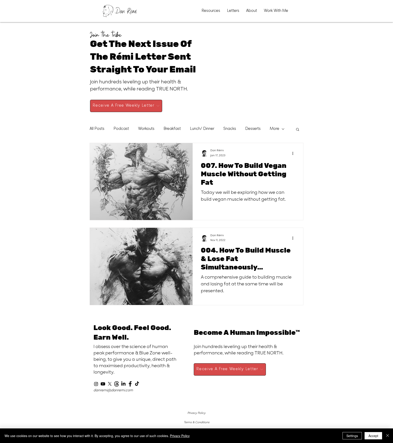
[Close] (387, 435)
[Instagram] (96, 384)
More (274, 129)
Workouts (146, 129)
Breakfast (172, 129)
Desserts (253, 129)
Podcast (121, 129)
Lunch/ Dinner (202, 129)
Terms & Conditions (196, 422)
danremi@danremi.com (113, 390)
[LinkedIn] (123, 384)
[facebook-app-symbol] (130, 384)
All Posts (97, 129)
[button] (297, 129)
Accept (373, 435)
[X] (109, 384)
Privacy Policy (196, 413)
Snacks (229, 129)
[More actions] (294, 153)
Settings (352, 435)
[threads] (116, 384)
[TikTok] (137, 384)
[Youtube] (103, 384)
